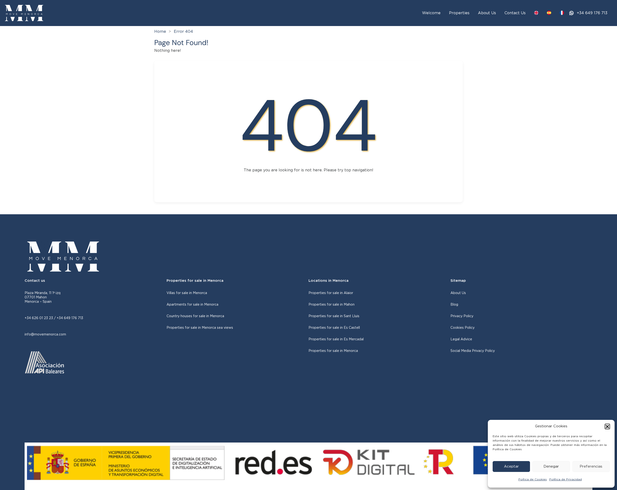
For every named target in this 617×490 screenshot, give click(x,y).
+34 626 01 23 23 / (41, 318)
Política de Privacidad (565, 479)
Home (160, 32)
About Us (487, 13)
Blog (454, 304)
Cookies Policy (462, 327)
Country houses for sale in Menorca (195, 316)
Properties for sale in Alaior (330, 293)
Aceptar (511, 466)
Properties (459, 13)
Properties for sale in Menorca (333, 351)
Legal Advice (461, 339)
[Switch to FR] (562, 13)
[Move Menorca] (24, 13)
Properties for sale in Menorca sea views (200, 327)
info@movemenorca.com (45, 334)
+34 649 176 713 (592, 13)
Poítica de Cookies (532, 479)
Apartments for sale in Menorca (192, 304)
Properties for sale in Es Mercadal (336, 339)
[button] (607, 426)
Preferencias (591, 466)
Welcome (431, 13)
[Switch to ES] (549, 13)
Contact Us (515, 13)
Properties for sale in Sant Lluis (333, 316)
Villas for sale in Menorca (187, 293)
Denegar (551, 466)
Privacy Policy (461, 316)
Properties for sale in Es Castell (334, 327)
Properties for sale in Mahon (331, 304)
